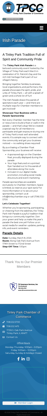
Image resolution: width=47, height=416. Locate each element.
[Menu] (41, 28)
